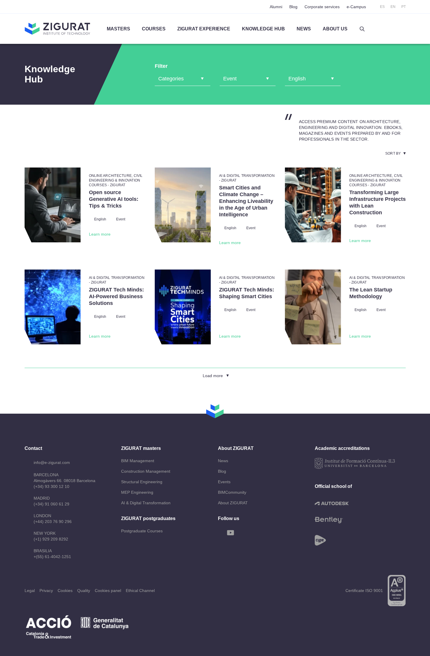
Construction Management (145, 471)
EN (393, 7)
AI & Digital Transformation (146, 502)
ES (382, 7)
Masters (118, 28)
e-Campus (356, 6)
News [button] (304, 28)
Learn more (100, 234)
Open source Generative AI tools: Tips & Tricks (113, 199)
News (223, 460)
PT (403, 7)
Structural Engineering (141, 481)
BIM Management (137, 460)
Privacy (46, 590)
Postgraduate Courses (142, 531)
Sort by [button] (393, 153)
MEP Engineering (137, 492)
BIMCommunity (232, 492)
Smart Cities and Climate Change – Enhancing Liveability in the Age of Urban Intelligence (246, 201)
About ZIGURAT (233, 502)
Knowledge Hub (263, 28)
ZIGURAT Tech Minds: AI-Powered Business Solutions (116, 296)
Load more (213, 375)
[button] (362, 29)
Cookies (65, 590)
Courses (154, 28)
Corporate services (322, 6)
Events (224, 481)
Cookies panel (108, 590)
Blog (293, 6)
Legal (30, 590)
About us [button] (335, 28)
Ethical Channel (140, 590)
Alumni (276, 6)
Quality (83, 590)
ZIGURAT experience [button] (203, 28)
